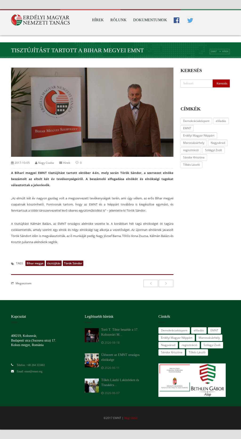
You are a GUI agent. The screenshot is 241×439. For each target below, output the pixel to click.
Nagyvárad (218, 143)
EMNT (214, 51)
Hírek (98, 20)
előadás (221, 121)
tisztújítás (53, 263)
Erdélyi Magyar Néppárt (198, 135)
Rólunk (118, 20)
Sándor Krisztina (194, 157)
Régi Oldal (130, 418)
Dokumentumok (150, 20)
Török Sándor (73, 263)
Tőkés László (191, 165)
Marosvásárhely (193, 143)
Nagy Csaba (46, 163)
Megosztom (23, 283)
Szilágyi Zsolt (213, 150)
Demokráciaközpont (196, 121)
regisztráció (191, 150)
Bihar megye (35, 263)
